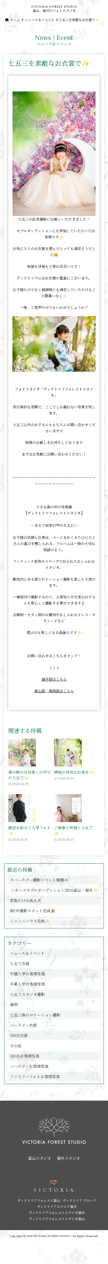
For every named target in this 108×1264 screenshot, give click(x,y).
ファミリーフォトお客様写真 (35, 1076)
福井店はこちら (54, 679)
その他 (16, 1045)
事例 (14, 1004)
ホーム (15, 19)
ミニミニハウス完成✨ (30, 921)
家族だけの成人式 (25, 900)
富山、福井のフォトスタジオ (54, 10)
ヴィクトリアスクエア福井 (57, 1206)
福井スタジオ (68, 1158)
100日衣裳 (19, 1035)
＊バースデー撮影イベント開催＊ (39, 880)
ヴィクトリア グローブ (79, 1200)
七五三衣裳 (19, 963)
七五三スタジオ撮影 (27, 994)
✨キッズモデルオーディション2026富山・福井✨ (53, 890)
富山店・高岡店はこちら (54, 690)
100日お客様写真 (24, 1056)
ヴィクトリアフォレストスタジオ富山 (57, 1218)
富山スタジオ (39, 1158)
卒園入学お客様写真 (27, 973)
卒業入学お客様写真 (27, 984)
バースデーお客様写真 (29, 1066)
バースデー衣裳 (23, 1025)
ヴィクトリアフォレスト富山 (38, 1200)
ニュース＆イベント (40, 19)
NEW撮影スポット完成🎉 (32, 910)
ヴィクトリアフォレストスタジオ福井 (57, 1212)
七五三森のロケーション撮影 (35, 1015)
